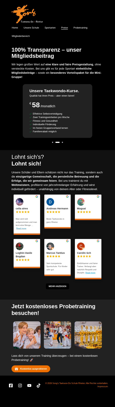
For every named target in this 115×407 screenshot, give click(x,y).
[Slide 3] (62, 142)
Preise (64, 27)
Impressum (102, 386)
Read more (21, 228)
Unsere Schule (31, 27)
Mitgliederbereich (21, 36)
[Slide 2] (57, 142)
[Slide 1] (52, 142)
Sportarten (50, 27)
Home (15, 27)
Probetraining (80, 27)
